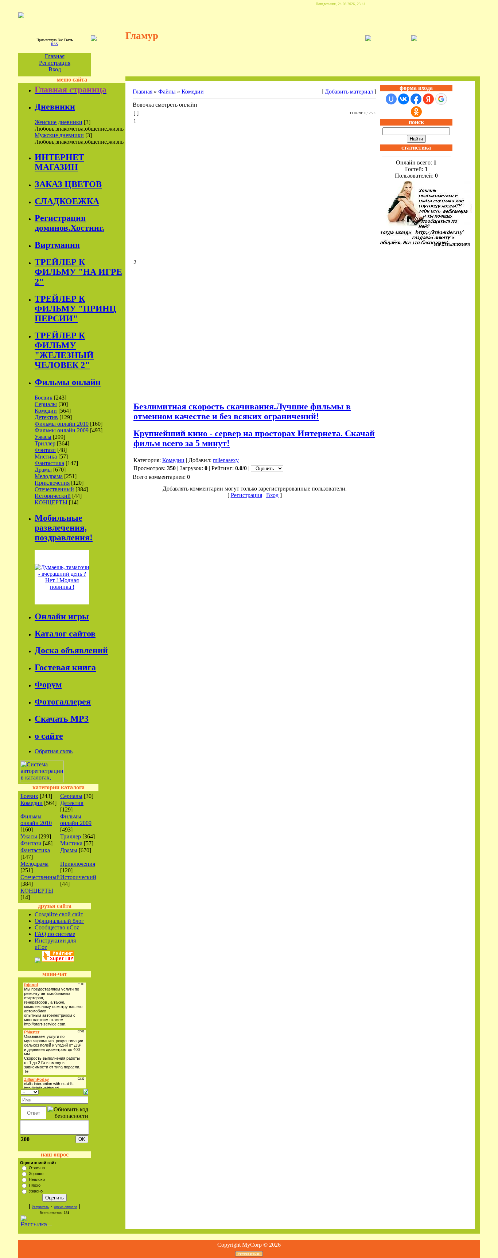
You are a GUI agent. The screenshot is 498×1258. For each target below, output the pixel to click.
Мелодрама (49, 476)
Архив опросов (65, 1207)
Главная (55, 56)
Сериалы (46, 404)
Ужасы (43, 437)
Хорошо (36, 1173)
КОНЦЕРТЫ (51, 502)
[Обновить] (85, 1091)
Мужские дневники (59, 135)
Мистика (46, 456)
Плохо (34, 1185)
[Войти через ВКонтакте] (403, 99)
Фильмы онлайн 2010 (62, 424)
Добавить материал (349, 91)
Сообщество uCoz (57, 927)
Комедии (46, 411)
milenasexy (226, 460)
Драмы (43, 470)
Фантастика (49, 463)
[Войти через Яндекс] (428, 99)
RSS (54, 44)
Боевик (43, 397)
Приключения (52, 483)
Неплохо (37, 1179)
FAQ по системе (55, 934)
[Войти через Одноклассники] (416, 111)
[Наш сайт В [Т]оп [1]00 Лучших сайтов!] (37, 960)
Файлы (167, 91)
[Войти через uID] (391, 99)
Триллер (45, 443)
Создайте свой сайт (59, 914)
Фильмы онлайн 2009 (62, 430)
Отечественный (54, 489)
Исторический (53, 496)
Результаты (40, 1207)
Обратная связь (54, 751)
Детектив (46, 417)
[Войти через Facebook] (416, 99)
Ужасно (36, 1191)
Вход (54, 69)
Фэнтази (45, 450)
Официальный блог (59, 921)
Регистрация (54, 63)
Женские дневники (58, 122)
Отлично (37, 1168)
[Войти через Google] (441, 99)
